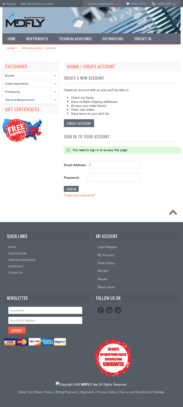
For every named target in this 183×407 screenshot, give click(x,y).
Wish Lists (138, 3)
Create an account (42, 3)
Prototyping (12, 91)
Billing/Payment (66, 392)
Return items (106, 287)
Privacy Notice (107, 392)
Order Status (106, 263)
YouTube (109, 310)
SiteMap (158, 392)
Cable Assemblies (17, 83)
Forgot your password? (79, 195)
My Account (9, 3)
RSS (118, 310)
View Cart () (167, 3)
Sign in (24, 3)
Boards (9, 75)
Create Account (79, 123)
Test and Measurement (20, 100)
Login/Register (107, 246)
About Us (25, 392)
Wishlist (102, 270)
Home (11, 48)
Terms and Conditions (135, 392)
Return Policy (43, 392)
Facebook (100, 310)
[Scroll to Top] (174, 213)
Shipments (87, 392)
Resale (102, 279)
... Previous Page (30, 48)
